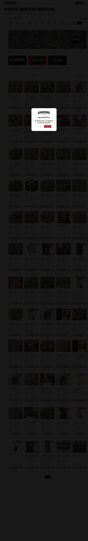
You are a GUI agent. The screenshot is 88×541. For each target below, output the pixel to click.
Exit (40, 126)
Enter (48, 126)
